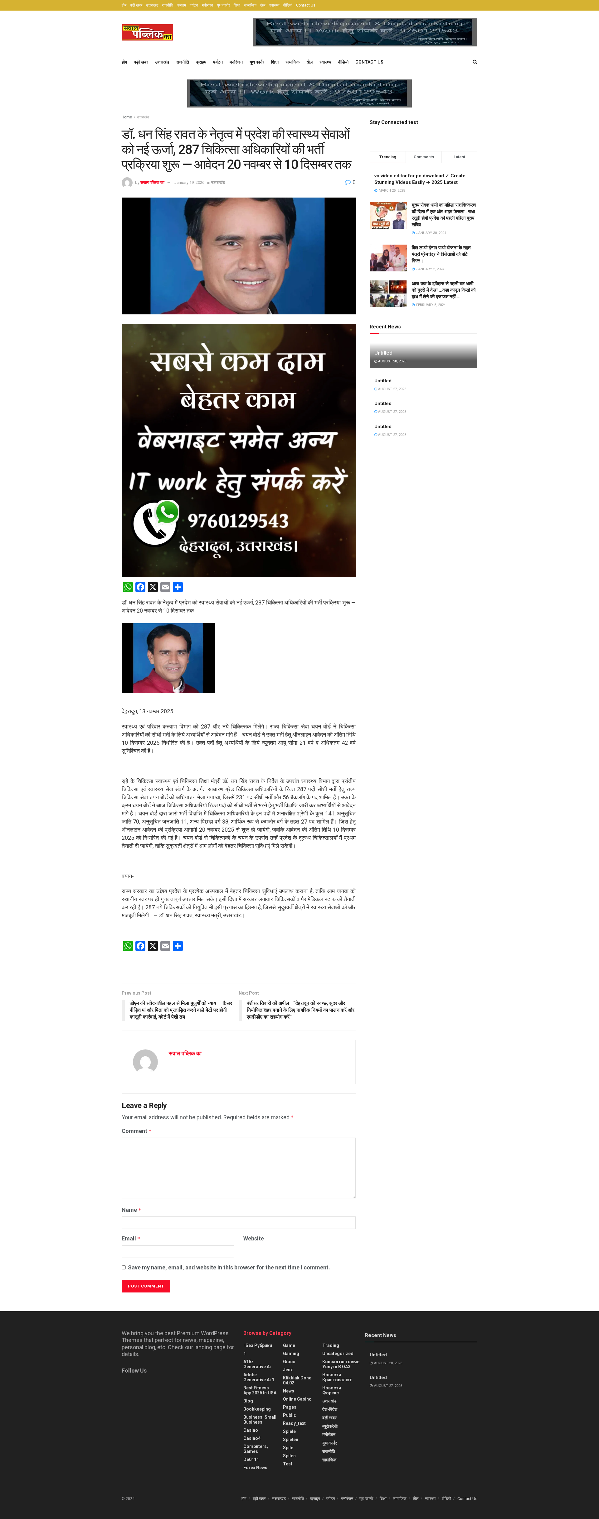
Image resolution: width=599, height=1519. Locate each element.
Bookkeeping (257, 1409)
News (288, 1390)
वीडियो (287, 5)
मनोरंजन (207, 5)
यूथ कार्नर (223, 5)
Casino (250, 1430)
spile (288, 1447)
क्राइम (181, 5)
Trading (330, 1345)
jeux (288, 1369)
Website (253, 1238)
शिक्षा (237, 5)
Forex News (255, 1467)
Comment (137, 1131)
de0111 (251, 1459)
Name (131, 1209)
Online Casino (297, 1399)
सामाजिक (250, 5)
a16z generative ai (257, 1364)
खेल (262, 5)
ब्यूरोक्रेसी (330, 1426)
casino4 (252, 1438)
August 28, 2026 (391, 361)
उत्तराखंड (152, 5)
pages (289, 1407)
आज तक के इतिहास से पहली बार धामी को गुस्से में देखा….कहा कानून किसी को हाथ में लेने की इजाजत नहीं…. (443, 290)
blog (248, 1400)
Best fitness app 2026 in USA (259, 1390)
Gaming (291, 1353)
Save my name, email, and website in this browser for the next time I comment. (229, 1267)
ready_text (294, 1423)
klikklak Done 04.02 (297, 1380)
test (287, 1463)
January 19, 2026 (189, 182)
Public (289, 1415)
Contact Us (305, 5)
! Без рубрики (257, 1345)
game (289, 1345)
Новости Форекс (331, 1390)
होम (124, 5)
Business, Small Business (259, 1420)
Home (127, 117)
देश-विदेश (329, 1409)
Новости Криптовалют (337, 1377)
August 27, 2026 (391, 389)
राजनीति (167, 5)
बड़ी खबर (136, 5)
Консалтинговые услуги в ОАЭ (340, 1364)
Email (131, 1238)
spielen (290, 1439)
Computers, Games (255, 1449)
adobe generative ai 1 (258, 1377)
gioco (289, 1361)
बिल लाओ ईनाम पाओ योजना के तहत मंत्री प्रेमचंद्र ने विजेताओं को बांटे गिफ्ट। (441, 254)
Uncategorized (337, 1353)
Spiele (289, 1431)
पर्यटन (194, 5)
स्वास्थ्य (274, 5)
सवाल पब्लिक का (152, 182)
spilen (289, 1455)
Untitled (383, 353)
